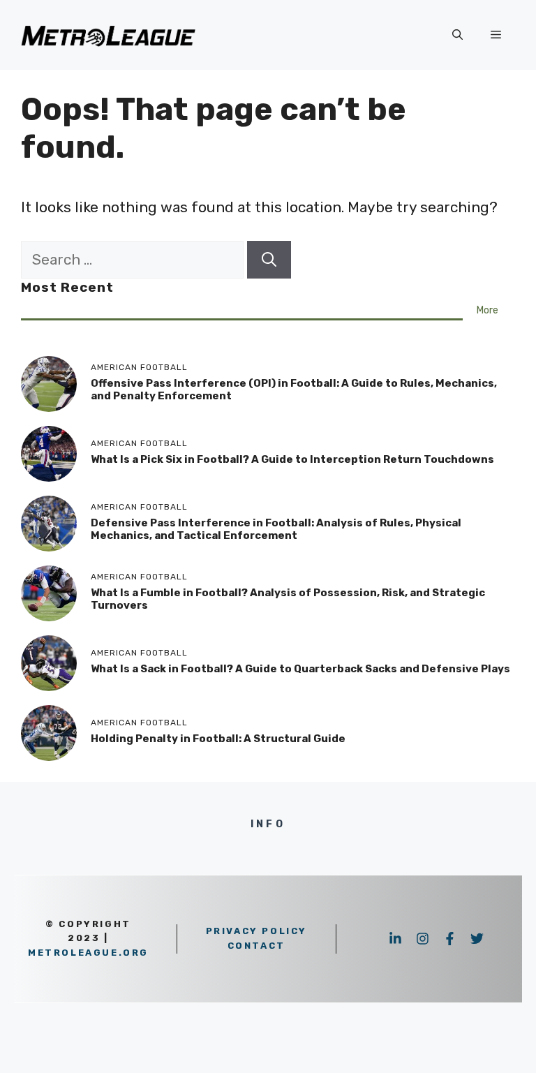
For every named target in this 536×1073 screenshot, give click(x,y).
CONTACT (256, 945)
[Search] (269, 260)
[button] (457, 35)
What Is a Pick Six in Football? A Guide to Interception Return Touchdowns (292, 459)
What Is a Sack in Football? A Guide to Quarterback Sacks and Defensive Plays (300, 669)
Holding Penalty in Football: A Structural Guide (218, 738)
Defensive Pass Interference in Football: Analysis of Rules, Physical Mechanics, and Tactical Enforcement (276, 529)
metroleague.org (88, 952)
